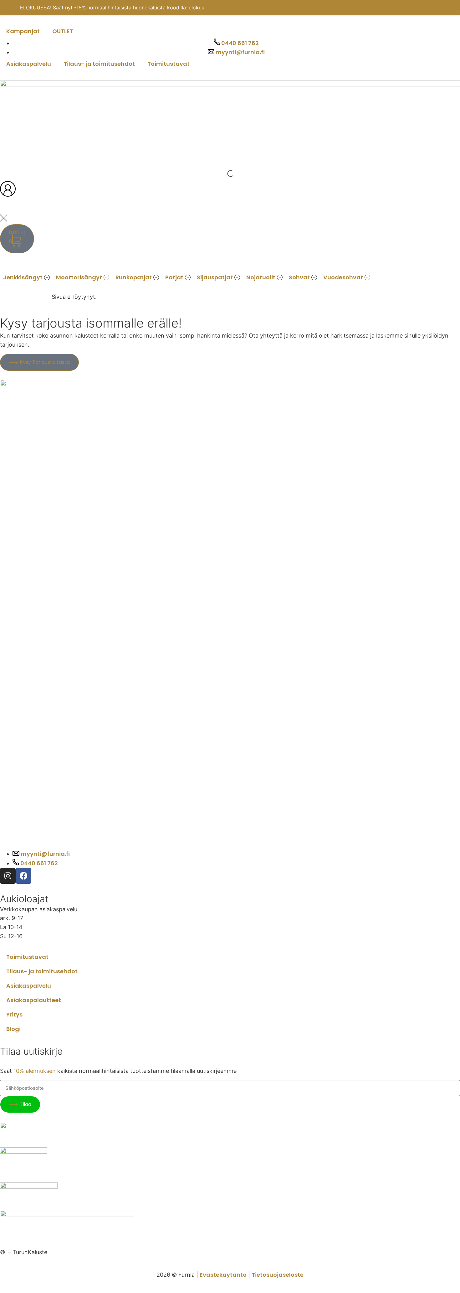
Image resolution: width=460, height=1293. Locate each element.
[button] (26, 278)
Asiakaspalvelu (28, 64)
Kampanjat (23, 31)
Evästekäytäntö (223, 1275)
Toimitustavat (168, 64)
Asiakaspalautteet (33, 1000)
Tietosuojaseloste (278, 1275)
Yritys (14, 1014)
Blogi (13, 1029)
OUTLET (62, 31)
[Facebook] (23, 876)
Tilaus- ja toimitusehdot (99, 64)
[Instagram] (8, 876)
